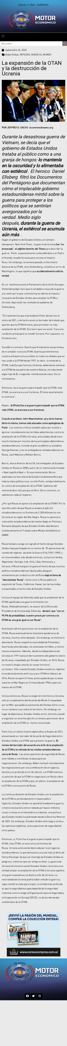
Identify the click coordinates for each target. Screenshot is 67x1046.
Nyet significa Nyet (14, 472)
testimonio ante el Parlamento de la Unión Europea (36, 284)
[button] (3, 36)
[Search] (64, 43)
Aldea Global (11, 54)
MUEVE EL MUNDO (41, 54)
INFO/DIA (25, 54)
